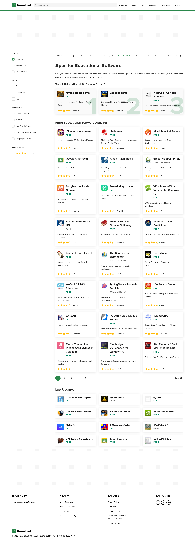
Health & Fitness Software (26, 132)
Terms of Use (113, 507)
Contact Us (64, 511)
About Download (66, 502)
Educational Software (126, 56)
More (177, 5)
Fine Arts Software (23, 126)
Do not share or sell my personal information (117, 517)
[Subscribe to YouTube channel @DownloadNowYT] (168, 502)
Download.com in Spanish (70, 516)
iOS (142, 5)
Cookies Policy (114, 511)
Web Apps (165, 5)
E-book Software (22, 113)
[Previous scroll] (73, 56)
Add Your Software (67, 507)
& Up (32, 153)
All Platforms (61, 56)
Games (157, 56)
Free (18, 86)
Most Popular (21, 65)
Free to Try (20, 92)
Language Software (24, 139)
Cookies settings (114, 523)
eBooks (19, 120)
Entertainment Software (144, 56)
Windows (123, 5)
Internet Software (168, 56)
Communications (96, 56)
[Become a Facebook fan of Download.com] (158, 502)
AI (78, 56)
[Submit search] (36, 5)
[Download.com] (21, 5)
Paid (17, 99)
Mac (134, 5)
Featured (19, 59)
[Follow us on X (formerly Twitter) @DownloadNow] (163, 502)
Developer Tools (110, 56)
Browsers (84, 56)
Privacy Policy (113, 502)
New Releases (22, 72)
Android (152, 5)
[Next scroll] (180, 56)
